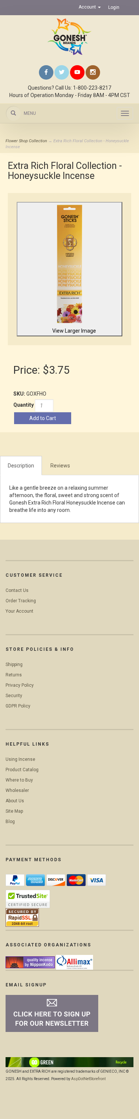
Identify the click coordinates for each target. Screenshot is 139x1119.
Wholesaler (17, 790)
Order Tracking (21, 600)
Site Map (14, 811)
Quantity (23, 405)
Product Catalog (22, 769)
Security (14, 695)
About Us (15, 800)
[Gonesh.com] (69, 36)
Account (88, 7)
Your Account (19, 611)
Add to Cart (42, 418)
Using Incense (20, 759)
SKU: (19, 394)
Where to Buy (19, 780)
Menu (30, 113)
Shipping (14, 664)
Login (113, 7)
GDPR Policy (18, 706)
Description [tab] (21, 466)
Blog (10, 821)
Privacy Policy (20, 685)
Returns (14, 674)
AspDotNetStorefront (88, 1079)
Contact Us (17, 590)
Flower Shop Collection (26, 141)
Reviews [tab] (60, 466)
